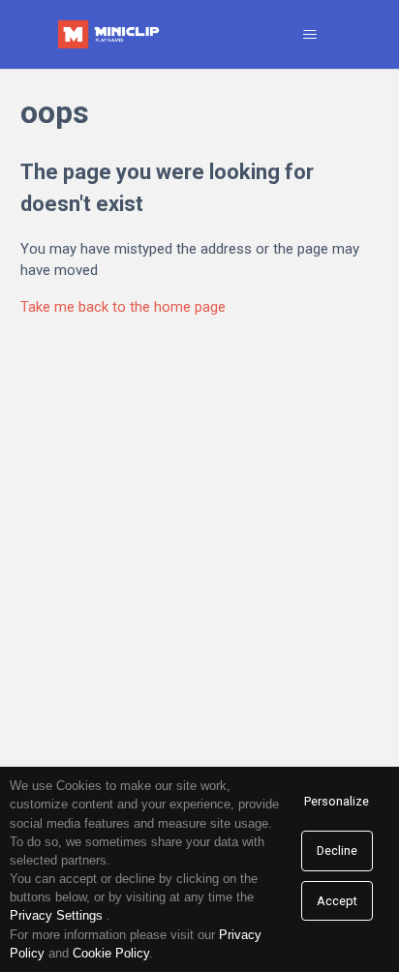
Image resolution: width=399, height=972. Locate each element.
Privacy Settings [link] (56, 915)
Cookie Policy (111, 953)
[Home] (110, 34)
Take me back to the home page (123, 307)
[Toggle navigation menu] (310, 34)
